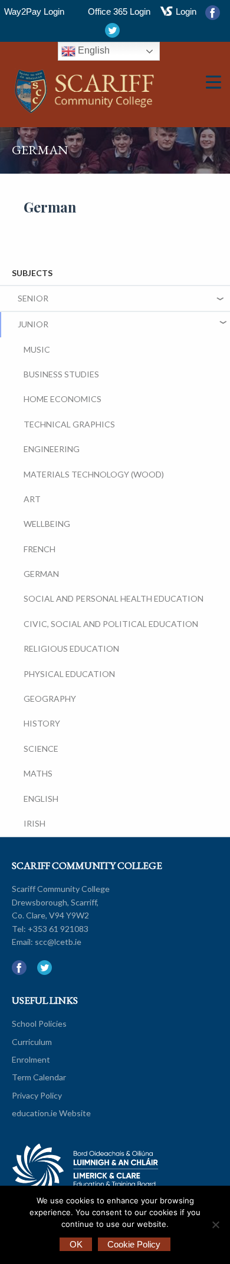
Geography (50, 699)
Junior (33, 324)
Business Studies (61, 374)
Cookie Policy (133, 1244)
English (92, 50)
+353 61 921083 (58, 929)
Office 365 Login (119, 11)
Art (32, 499)
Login (186, 11)
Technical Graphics (69, 424)
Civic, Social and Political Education (111, 624)
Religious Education (71, 648)
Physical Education (69, 674)
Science (41, 749)
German (41, 574)
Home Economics (62, 399)
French (39, 549)
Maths (38, 773)
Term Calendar (39, 1077)
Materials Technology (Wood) (94, 474)
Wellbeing (47, 524)
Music (37, 349)
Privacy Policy (37, 1095)
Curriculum (32, 1042)
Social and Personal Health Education (113, 598)
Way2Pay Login (34, 11)
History (42, 723)
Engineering (52, 449)
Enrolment (31, 1059)
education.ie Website (51, 1113)
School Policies (39, 1024)
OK (76, 1244)
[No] (215, 1224)
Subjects (32, 273)
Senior (33, 298)
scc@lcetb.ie (58, 942)
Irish (34, 823)
